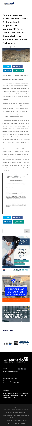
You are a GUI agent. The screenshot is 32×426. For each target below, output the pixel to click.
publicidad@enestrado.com (20, 383)
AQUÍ (17, 395)
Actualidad (14, 47)
